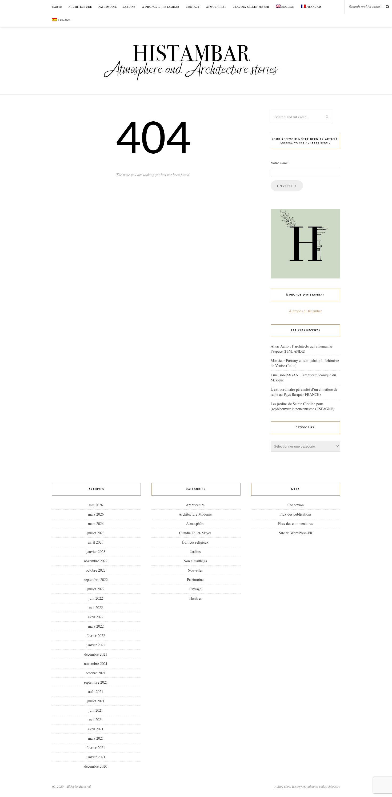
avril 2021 (95, 728)
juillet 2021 (96, 700)
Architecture (80, 7)
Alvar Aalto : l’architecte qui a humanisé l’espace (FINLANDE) (302, 349)
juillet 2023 (96, 532)
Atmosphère (216, 7)
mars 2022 (96, 626)
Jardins (129, 7)
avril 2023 (95, 542)
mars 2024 (96, 523)
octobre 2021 (96, 672)
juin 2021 (96, 710)
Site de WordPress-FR (295, 532)
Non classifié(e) (195, 560)
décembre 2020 (95, 766)
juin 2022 (96, 598)
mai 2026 (96, 504)
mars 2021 (96, 738)
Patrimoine (107, 7)
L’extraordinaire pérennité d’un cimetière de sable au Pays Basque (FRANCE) (304, 392)
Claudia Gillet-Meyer (251, 7)
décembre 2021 (95, 654)
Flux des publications (295, 514)
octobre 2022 (96, 570)
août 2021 (95, 691)
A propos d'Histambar (305, 310)
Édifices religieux (195, 542)
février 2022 (95, 635)
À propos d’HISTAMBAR (160, 7)
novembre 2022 (95, 560)
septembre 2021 (96, 682)
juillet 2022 (96, 588)
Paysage (195, 588)
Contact (193, 7)
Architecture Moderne (195, 514)
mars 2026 (96, 514)
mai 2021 (96, 719)
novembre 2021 (95, 663)
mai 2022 (96, 607)
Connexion (295, 504)
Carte (57, 7)
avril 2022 (95, 616)
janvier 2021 (95, 756)
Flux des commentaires (295, 523)
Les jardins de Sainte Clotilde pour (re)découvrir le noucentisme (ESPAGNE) (302, 406)
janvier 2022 (95, 644)
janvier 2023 (95, 551)
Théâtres (195, 598)
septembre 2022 (96, 579)
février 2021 (95, 747)
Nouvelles (195, 570)
